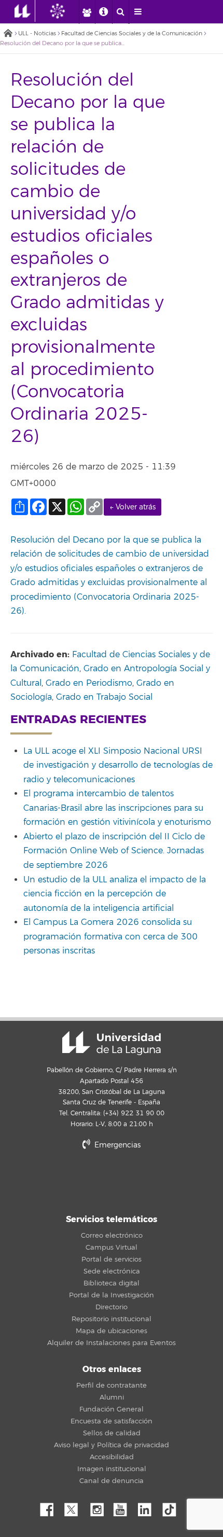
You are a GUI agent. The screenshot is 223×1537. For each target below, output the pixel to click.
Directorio (111, 1307)
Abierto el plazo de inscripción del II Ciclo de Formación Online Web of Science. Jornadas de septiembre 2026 (114, 851)
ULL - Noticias (37, 33)
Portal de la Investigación (111, 1295)
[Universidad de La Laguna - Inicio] (25, 11)
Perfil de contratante (111, 1385)
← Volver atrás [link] (132, 507)
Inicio (8, 34)
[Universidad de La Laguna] (65, 11)
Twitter (75, 1507)
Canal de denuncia (111, 1481)
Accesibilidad (112, 1457)
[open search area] (120, 12)
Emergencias (116, 1145)
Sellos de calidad (112, 1433)
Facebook (51, 1507)
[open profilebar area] (86, 12)
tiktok (173, 1507)
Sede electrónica (111, 1271)
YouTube (124, 1507)
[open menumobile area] (137, 12)
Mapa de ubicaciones (111, 1331)
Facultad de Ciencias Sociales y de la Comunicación (131, 33)
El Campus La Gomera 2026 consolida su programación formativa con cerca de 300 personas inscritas (110, 936)
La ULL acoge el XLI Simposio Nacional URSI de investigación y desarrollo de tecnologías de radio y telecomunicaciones (118, 765)
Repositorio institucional (111, 1319)
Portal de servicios (111, 1259)
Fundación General (111, 1409)
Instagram (99, 1507)
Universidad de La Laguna (111, 1043)
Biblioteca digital (111, 1283)
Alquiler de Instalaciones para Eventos (111, 1343)
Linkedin (148, 1507)
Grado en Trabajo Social (104, 697)
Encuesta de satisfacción (111, 1421)
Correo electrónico (112, 1235)
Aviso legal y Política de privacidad (111, 1445)
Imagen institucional (111, 1469)
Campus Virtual (111, 1247)
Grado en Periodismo (89, 683)
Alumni (112, 1397)
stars (111, 1180)
